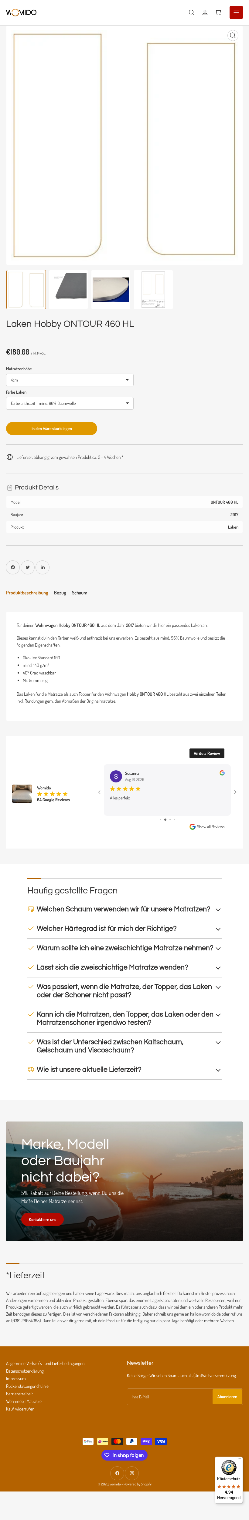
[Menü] (239, 1460)
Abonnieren (227, 1396)
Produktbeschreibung (27, 593)
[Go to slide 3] (170, 819)
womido (115, 1484)
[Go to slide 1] (160, 819)
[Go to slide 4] (174, 819)
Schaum (79, 593)
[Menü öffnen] (236, 12)
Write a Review (207, 753)
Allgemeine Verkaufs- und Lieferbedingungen (45, 1363)
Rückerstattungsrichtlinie (27, 1386)
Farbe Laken (16, 392)
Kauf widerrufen (20, 1409)
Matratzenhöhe (19, 368)
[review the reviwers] (222, 773)
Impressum (16, 1378)
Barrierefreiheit (19, 1394)
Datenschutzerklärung (25, 1371)
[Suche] (191, 12)
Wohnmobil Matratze (24, 1401)
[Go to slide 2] (165, 820)
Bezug (60, 593)
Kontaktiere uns (42, 1219)
